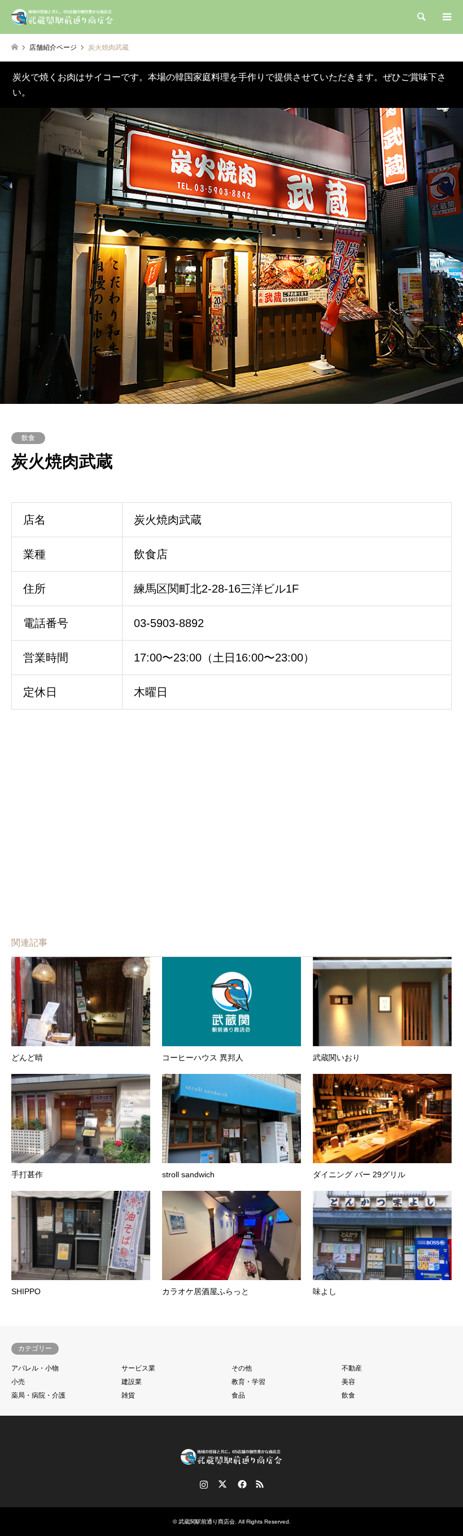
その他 (241, 1368)
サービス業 (138, 1368)
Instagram (204, 1484)
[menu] (446, 17)
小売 (18, 1382)
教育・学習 (248, 1382)
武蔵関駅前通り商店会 (206, 1521)
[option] (231, 256)
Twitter (222, 1484)
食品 (238, 1395)
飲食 (28, 438)
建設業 (131, 1382)
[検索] (421, 17)
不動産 (352, 1368)
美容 (348, 1382)
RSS (260, 1484)
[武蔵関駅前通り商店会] (62, 17)
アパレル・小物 (35, 1368)
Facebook (241, 1484)
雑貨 (128, 1395)
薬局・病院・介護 (38, 1395)
